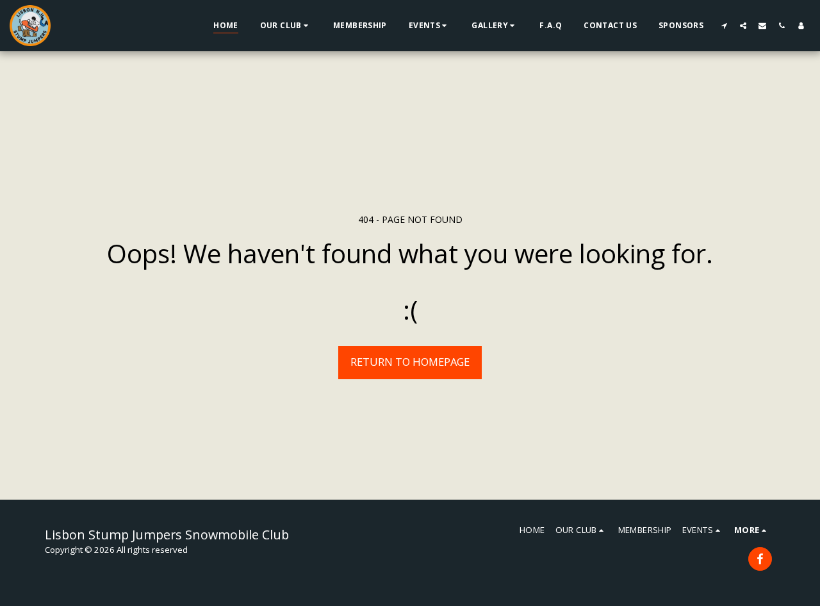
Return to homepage (410, 361)
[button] (286, 25)
